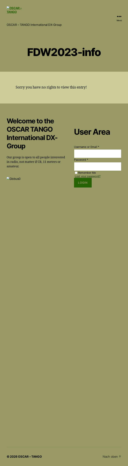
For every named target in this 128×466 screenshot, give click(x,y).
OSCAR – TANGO (30, 456)
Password (81, 159)
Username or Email (86, 146)
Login (83, 182)
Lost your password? (87, 176)
